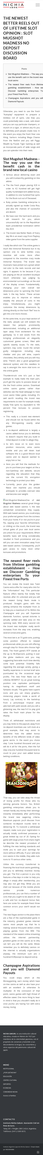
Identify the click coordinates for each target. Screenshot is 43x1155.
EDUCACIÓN (7, 1076)
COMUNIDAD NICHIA (10, 1092)
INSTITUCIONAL (8, 1069)
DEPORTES (7, 1084)
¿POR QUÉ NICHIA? (9, 1072)
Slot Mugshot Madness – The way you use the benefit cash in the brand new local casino (25, 77)
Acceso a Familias (9, 1096)
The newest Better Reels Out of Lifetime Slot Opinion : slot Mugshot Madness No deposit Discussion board (21, 38)
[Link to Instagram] (38, 1152)
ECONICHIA (7, 1088)
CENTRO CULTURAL (10, 1080)
